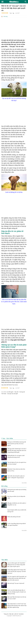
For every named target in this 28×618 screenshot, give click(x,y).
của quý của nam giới (12, 393)
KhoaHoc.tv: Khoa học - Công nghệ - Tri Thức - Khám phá (14, 1)
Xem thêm (24, 482)
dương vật (22, 391)
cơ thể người (10, 391)
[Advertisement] (14, 28)
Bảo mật (11, 614)
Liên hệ (16, 614)
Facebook (21, 614)
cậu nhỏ (16, 391)
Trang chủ (6, 614)
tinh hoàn (3, 393)
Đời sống (5, 16)
